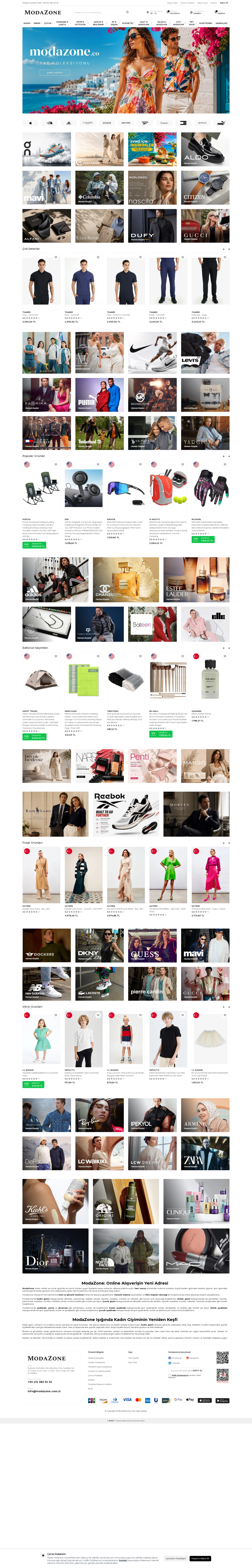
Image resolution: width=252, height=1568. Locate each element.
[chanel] (126, 579)
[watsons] (99, 766)
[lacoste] (99, 984)
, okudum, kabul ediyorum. (184, 1376)
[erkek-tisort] (152, 766)
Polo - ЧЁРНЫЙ (30, 315)
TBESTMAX (112, 711)
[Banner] (30, 123)
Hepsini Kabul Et (200, 1558)
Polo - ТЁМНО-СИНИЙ (118, 315)
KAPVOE (111, 519)
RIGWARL (196, 519)
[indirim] (126, 70)
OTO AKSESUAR (178, 23)
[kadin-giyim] (99, 149)
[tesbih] (46, 624)
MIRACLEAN (71, 711)
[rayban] (99, 1115)
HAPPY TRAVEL (30, 711)
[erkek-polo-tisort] (46, 226)
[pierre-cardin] (152, 984)
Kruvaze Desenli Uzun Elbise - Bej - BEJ (125, 908)
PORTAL (26, 519)
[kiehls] (55, 1201)
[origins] (126, 1201)
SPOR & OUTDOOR (80, 23)
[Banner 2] (126, 814)
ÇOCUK (47, 23)
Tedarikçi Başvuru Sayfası (99, 1384)
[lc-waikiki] (99, 1153)
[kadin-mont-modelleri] (152, 149)
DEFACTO (70, 1070)
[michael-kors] (152, 395)
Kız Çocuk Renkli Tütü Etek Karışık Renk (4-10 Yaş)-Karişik (210, 1074)
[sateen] (152, 624)
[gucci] (205, 984)
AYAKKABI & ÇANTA (62, 23)
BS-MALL (154, 711)
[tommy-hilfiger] (46, 433)
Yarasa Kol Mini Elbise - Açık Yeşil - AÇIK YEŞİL (167, 910)
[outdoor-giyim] (99, 188)
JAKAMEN (196, 711)
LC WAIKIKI (28, 1070)
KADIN (27, 23)
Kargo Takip (172, 3)
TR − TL (153, 13)
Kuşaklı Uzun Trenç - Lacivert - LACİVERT (83, 908)
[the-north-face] (126, 1250)
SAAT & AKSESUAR (143, 23)
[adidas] (55, 579)
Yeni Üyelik (133, 1358)
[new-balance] (46, 984)
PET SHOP (192, 23)
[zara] (205, 1153)
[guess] (152, 945)
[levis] (205, 353)
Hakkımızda (202, 3)
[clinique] (196, 1201)
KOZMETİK (127, 23)
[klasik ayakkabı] (205, 149)
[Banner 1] (55, 814)
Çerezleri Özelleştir (176, 1558)
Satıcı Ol (224, 3)
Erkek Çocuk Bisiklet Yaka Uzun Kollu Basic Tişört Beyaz (82, 1074)
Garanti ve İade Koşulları (99, 1371)
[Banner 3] (196, 814)
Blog (90, 1388)
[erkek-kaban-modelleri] (152, 226)
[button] (224, 249)
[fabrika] (46, 395)
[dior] (55, 1250)
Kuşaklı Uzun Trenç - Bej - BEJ (36, 908)
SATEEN (26, 906)
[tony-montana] (99, 624)
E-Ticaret (117, 1421)
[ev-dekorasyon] (46, 766)
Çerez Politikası (95, 1375)
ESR (67, 519)
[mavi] (205, 945)
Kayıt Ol (197, 1370)
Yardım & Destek (187, 3)
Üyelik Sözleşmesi (96, 1362)
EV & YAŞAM (114, 23)
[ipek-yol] (152, 1115)
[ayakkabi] (205, 624)
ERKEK (37, 23)
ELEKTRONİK (205, 23)
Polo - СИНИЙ (72, 315)
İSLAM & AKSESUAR (161, 23)
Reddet (123, 1560)
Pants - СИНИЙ (156, 315)
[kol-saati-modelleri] (205, 188)
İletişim (214, 3)
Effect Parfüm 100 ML (201, 714)
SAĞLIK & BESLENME (98, 23)
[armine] (205, 1115)
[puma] (99, 395)
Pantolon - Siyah (199, 315)
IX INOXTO (154, 519)
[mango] (205, 766)
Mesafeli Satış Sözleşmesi (100, 1367)
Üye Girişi (132, 1362)
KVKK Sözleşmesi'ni (180, 1375)
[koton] (152, 353)
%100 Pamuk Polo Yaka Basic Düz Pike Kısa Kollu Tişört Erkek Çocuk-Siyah (167, 1074)
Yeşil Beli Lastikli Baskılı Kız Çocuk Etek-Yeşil (40, 1074)
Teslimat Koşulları (96, 1358)
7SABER (26, 312)
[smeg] (205, 395)
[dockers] (46, 945)
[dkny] (99, 945)
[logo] (43, 12)
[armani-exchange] (46, 1115)
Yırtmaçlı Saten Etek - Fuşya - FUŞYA (208, 908)
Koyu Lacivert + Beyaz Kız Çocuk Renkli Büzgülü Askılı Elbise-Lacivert (125, 1074)
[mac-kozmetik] (196, 1250)
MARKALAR (221, 23)
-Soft (110, 1421)
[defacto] (46, 1153)
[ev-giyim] (152, 1153)
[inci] (99, 353)
